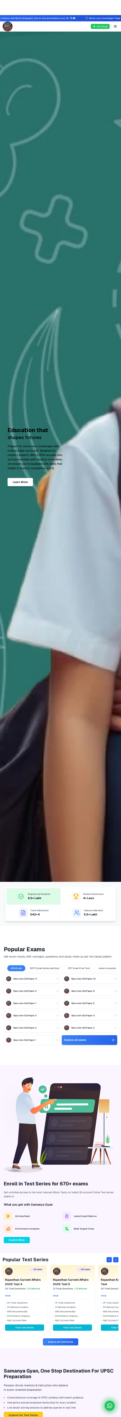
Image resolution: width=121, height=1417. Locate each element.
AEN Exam (16, 968)
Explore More (17, 1239)
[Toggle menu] (115, 26)
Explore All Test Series (60, 1342)
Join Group (102, 26)
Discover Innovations (27, 482)
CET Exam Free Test (79, 968)
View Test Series (24, 1327)
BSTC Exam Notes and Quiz (44, 968)
